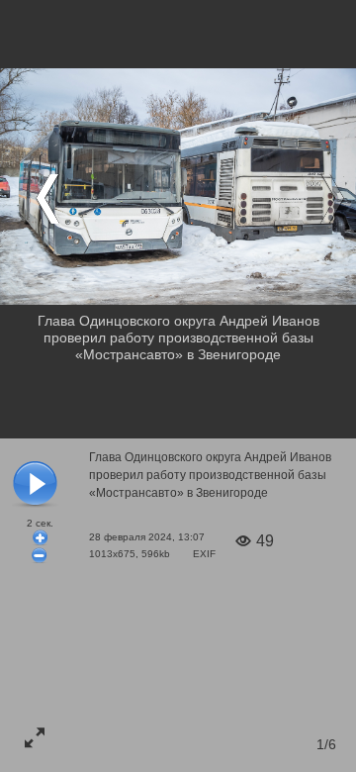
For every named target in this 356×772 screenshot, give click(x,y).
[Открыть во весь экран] (34, 737)
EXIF (204, 553)
